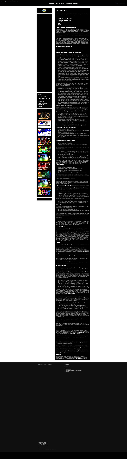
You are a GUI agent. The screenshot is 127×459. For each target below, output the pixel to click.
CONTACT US (75, 3)
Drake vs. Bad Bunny (42, 96)
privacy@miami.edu (61, 245)
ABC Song (40, 106)
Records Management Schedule (70, 293)
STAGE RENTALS (69, 3)
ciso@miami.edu (72, 333)
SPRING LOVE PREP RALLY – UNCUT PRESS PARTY (43, 104)
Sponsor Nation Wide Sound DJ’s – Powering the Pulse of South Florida (44, 99)
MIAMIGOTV (61, 3)
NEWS (57, 3)
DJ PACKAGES (51, 3)
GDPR (71, 255)
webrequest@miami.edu (60, 164)
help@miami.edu (81, 332)
